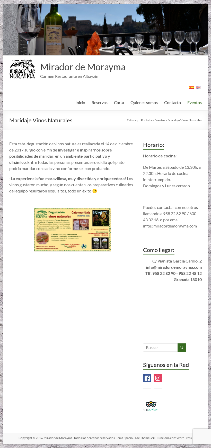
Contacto (172, 102)
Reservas (100, 102)
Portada (146, 120)
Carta (119, 102)
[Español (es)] (191, 89)
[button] (22, 69)
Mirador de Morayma (83, 66)
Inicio (80, 102)
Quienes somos (144, 102)
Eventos (194, 102)
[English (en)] (198, 89)
